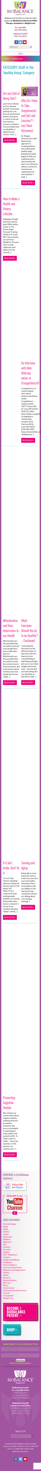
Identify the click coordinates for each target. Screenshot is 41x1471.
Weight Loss (8, 1298)
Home (7, 58)
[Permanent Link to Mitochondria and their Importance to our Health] (11, 615)
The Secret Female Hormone (14, 1290)
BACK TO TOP (20, 1431)
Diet (4, 1244)
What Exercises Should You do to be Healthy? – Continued (29, 630)
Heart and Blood (10, 1265)
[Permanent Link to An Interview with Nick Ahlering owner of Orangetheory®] (29, 357)
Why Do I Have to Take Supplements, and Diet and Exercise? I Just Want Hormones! (29, 115)
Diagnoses (7, 1242)
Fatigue (6, 1252)
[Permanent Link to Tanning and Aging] (29, 857)
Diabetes (6, 1239)
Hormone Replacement (12, 1267)
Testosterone (8, 1288)
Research (7, 1278)
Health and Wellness (11, 1260)
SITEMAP (13, 1446)
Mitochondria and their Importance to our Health (11, 628)
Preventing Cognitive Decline (9, 1102)
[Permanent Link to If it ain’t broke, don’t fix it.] (11, 857)
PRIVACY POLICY (24, 1446)
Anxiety (6, 1231)
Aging (5, 1226)
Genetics (6, 1257)
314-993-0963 (20, 30)
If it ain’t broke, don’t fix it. (11, 867)
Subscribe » (20, 1360)
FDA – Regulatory (10, 1254)
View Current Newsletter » (20, 1363)
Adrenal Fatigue (9, 1224)
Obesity (6, 1272)
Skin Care (7, 1283)
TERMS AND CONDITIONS (24, 1449)
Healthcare (7, 1262)
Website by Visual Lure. (20, 1451)
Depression (7, 1237)
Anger (5, 1229)
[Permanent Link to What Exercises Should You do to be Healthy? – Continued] (29, 615)
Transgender (8, 1295)
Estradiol (6, 1249)
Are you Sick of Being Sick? (11, 96)
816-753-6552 (20, 36)
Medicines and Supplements (14, 1270)
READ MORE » (10, 140)
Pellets (6, 1275)
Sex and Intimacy (10, 1280)
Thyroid (6, 1293)
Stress (5, 1285)
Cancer (6, 1234)
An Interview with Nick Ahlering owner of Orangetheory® (30, 372)
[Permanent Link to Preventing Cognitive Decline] (11, 1092)
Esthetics (6, 1247)
